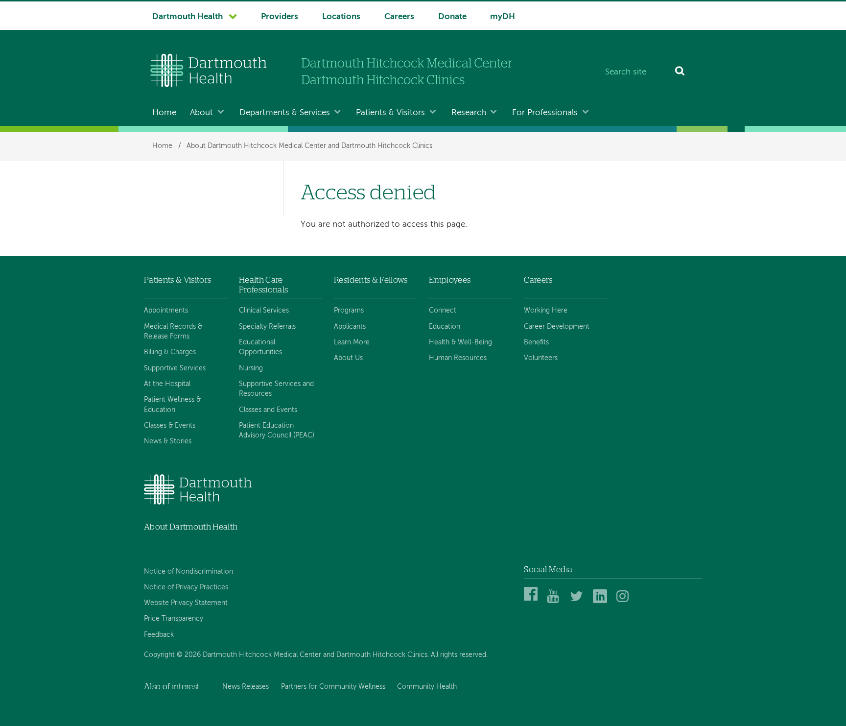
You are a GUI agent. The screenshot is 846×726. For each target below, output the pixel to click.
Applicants (350, 326)
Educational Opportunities (260, 347)
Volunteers (541, 358)
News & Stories (167, 441)
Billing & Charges (170, 352)
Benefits (536, 342)
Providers (279, 17)
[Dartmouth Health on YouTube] (555, 601)
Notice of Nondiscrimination (188, 571)
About (201, 113)
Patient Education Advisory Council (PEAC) (276, 430)
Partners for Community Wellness (333, 686)
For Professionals (545, 113)
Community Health (427, 686)
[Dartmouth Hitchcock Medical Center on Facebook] (532, 601)
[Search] (680, 72)
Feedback (159, 634)
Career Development (556, 326)
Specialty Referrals (267, 326)
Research (468, 113)
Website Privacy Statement (186, 603)
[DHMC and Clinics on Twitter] (578, 601)
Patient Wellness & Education (172, 404)
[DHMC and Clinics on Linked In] (601, 601)
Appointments (166, 310)
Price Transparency (173, 618)
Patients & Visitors (390, 113)
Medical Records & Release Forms (173, 331)
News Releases (245, 686)
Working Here (545, 310)
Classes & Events (169, 425)
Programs (349, 310)
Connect (442, 310)
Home (164, 113)
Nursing (251, 368)
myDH (502, 17)
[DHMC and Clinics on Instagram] (625, 601)
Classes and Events (268, 410)
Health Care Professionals (263, 285)
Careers (399, 17)
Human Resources (458, 358)
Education (444, 326)
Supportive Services (175, 368)
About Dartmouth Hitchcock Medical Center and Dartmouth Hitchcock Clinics (309, 146)
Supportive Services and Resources (276, 389)
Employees (449, 280)
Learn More (352, 342)
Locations (341, 17)
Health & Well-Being (460, 342)
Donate (452, 17)
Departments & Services (284, 113)
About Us (348, 358)
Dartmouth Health (187, 17)
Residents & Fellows (370, 280)
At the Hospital (167, 384)
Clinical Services (264, 310)
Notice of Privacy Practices (186, 587)
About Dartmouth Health (190, 527)
